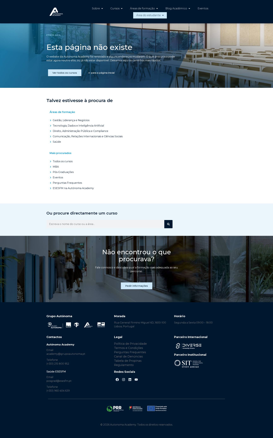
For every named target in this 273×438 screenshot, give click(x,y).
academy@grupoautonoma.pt (65, 353)
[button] (97, 8)
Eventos (203, 8)
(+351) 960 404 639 (58, 390)
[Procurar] (168, 224)
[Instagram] (123, 379)
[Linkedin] (130, 379)
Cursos (114, 8)
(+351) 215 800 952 (58, 363)
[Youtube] (136, 379)
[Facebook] (117, 379)
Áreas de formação (142, 8)
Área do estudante (148, 15)
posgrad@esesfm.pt (59, 380)
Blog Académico (176, 8)
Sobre (96, 8)
